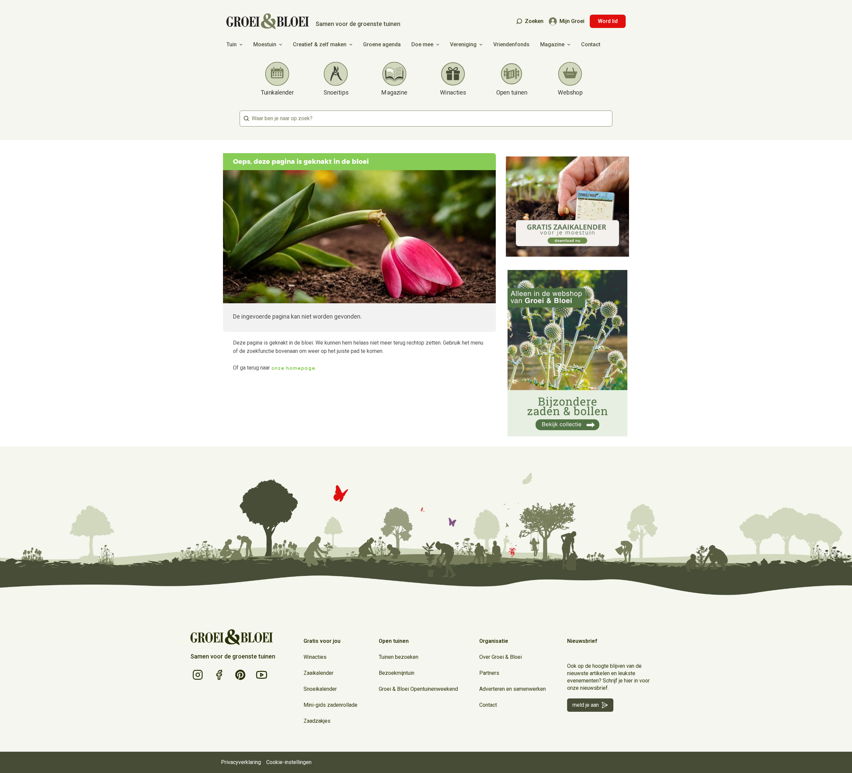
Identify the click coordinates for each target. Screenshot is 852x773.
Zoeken (534, 21)
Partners (489, 673)
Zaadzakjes (317, 721)
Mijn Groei (571, 21)
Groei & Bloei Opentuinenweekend (418, 689)
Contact (590, 44)
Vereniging (463, 44)
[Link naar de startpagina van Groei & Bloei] (231, 637)
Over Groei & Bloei (500, 657)
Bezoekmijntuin (396, 673)
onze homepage (293, 368)
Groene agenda (382, 44)
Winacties (315, 657)
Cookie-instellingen (289, 762)
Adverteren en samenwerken (512, 689)
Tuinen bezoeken (398, 657)
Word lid (608, 21)
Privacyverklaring (241, 762)
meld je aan (585, 705)
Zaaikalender (318, 673)
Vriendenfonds (511, 44)
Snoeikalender (320, 689)
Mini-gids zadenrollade (330, 705)
